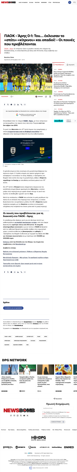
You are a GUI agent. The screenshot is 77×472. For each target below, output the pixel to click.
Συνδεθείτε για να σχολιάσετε (13, 308)
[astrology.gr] (44, 447)
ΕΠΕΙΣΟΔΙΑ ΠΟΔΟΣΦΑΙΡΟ (20, 340)
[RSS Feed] (27, 415)
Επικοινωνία (67, 429)
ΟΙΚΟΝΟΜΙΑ (44, 2)
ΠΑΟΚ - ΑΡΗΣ (8, 336)
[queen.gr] (32, 447)
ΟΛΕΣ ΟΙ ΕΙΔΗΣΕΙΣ (23, 2)
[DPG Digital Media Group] (38, 438)
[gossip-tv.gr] (8, 447)
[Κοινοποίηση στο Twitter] (7, 104)
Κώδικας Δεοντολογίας (33, 429)
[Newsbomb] (19, 410)
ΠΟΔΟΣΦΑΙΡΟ (4, 96)
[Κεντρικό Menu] (74, 2)
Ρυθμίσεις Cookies (46, 429)
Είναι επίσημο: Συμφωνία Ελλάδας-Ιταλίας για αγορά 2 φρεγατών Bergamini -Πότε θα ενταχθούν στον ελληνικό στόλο (64, 74)
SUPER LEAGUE (19, 336)
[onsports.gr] (20, 447)
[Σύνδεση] (69, 2)
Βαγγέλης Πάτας (9, 57)
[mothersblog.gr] (57, 447)
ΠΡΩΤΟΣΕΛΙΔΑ (56, 2)
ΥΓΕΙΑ (49, 2)
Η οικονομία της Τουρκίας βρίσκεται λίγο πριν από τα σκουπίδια (64, 94)
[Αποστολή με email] (24, 104)
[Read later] (50, 96)
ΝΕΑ (27, 344)
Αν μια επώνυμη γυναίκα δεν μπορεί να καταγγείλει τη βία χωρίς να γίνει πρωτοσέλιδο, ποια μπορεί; (45, 381)
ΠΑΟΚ (38, 336)
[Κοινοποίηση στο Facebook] (4, 104)
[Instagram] (17, 415)
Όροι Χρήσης (11, 429)
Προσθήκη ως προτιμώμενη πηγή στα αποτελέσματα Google (27, 115)
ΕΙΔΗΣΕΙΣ (7, 344)
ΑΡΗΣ (45, 336)
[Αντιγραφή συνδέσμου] (46, 96)
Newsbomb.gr (20, 244)
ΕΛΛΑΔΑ (31, 2)
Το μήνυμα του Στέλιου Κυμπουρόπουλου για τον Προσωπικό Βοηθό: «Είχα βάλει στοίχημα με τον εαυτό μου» (63, 85)
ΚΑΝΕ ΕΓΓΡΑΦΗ (56, 421)
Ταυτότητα (3, 429)
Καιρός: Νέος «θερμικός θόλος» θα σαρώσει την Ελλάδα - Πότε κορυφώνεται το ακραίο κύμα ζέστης (63, 380)
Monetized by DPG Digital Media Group (43, 453)
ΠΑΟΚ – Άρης (8, 49)
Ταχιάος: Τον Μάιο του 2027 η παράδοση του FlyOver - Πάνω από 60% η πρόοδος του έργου (64, 113)
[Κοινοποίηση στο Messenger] (11, 104)
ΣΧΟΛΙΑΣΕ (40, 96)
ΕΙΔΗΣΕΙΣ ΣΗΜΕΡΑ (17, 344)
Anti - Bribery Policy (57, 429)
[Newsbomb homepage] (8, 2)
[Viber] (14, 415)
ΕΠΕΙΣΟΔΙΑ (7, 340)
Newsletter (16, 328)
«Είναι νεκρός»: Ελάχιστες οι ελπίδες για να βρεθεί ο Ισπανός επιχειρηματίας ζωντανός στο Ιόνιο (8, 380)
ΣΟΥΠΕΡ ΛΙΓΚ (30, 336)
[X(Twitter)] (20, 415)
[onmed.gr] (69, 447)
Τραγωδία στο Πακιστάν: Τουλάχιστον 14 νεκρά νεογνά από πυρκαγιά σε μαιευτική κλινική (64, 103)
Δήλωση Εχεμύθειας (21, 429)
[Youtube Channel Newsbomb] (24, 415)
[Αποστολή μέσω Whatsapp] (14, 104)
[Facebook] (10, 415)
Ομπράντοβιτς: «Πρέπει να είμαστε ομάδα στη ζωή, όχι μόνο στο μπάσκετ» (26, 379)
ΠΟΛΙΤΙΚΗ (37, 2)
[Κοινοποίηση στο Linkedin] (18, 104)
